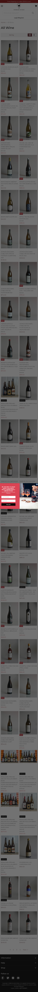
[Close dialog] (37, 484)
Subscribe (8, 504)
